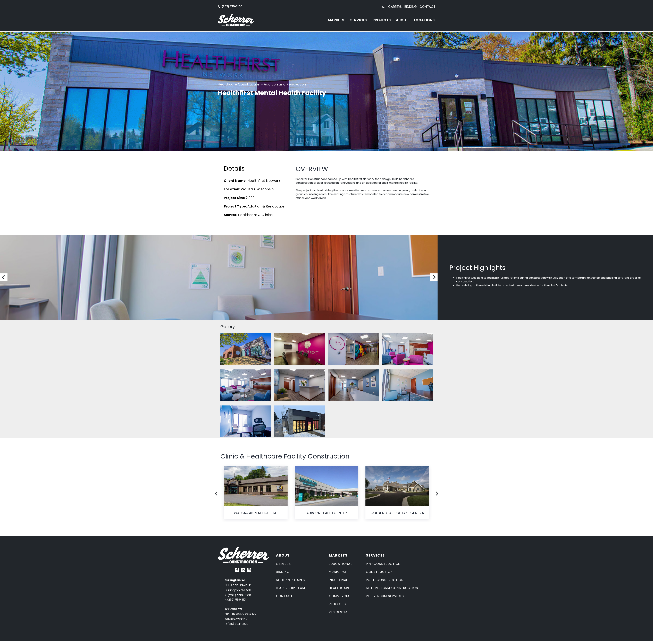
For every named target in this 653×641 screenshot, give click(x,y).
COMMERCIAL (340, 596)
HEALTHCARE (339, 588)
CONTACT (284, 596)
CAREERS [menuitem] (395, 6)
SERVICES (358, 20)
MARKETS (336, 20)
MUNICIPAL (338, 572)
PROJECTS (382, 20)
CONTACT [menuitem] (427, 6)
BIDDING (283, 572)
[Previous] (3, 277)
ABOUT (402, 20)
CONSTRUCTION (379, 572)
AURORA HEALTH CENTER (326, 512)
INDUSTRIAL (338, 580)
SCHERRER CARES (290, 580)
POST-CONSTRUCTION (385, 580)
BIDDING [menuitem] (410, 6)
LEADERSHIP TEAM (290, 588)
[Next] (434, 277)
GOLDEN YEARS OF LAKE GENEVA (397, 512)
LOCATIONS (424, 20)
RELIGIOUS (337, 604)
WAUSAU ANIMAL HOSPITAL (256, 512)
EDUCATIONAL (340, 564)
